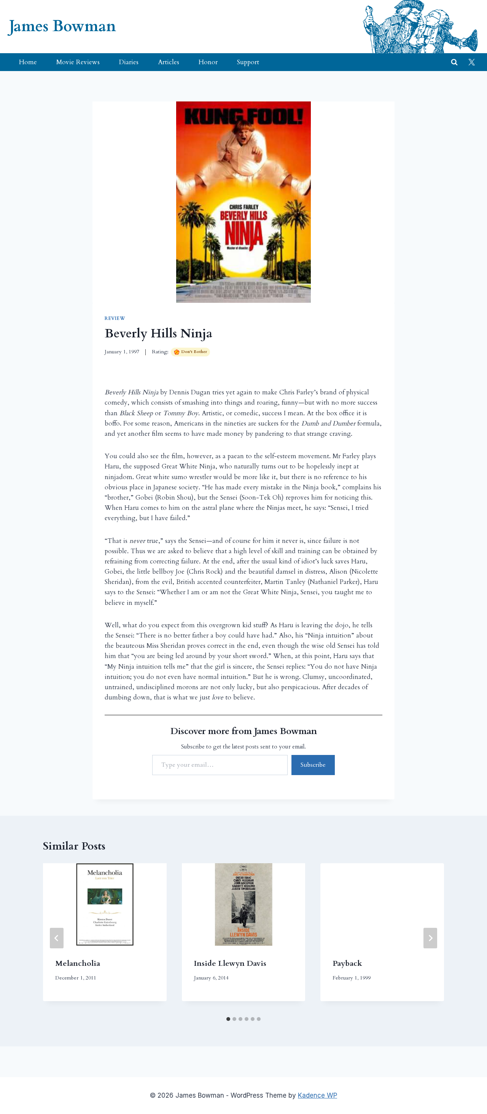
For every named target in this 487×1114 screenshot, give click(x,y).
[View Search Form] (454, 62)
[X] (471, 62)
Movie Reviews (78, 62)
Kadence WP (317, 1095)
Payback (347, 963)
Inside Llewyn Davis (230, 963)
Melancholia (77, 963)
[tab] (228, 1019)
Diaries (128, 62)
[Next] (430, 938)
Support (248, 62)
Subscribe (313, 765)
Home (28, 62)
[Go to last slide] (57, 938)
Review (115, 318)
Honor (208, 62)
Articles (168, 62)
